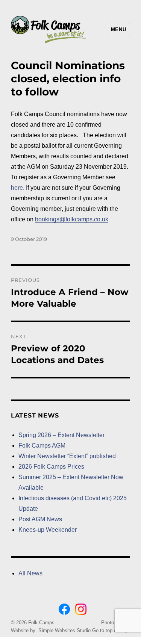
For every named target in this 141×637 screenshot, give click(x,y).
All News (30, 573)
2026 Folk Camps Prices (51, 466)
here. (17, 188)
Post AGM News (40, 519)
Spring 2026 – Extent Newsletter (61, 435)
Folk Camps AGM (41, 445)
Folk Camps (41, 622)
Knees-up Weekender (47, 530)
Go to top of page (111, 630)
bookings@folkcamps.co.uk (71, 219)
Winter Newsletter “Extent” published (67, 456)
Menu (118, 29)
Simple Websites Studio (64, 630)
